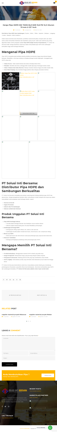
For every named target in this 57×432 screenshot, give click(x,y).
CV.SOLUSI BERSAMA (25, 428)
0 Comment (5, 316)
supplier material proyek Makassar (14, 314)
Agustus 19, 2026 (16, 316)
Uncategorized (27, 30)
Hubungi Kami (47, 375)
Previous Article (15, 295)
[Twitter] (5, 406)
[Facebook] (2, 406)
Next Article (41, 295)
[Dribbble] (8, 406)
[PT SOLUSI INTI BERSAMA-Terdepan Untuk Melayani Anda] (28, 3)
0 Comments (17, 30)
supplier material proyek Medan (40, 314)
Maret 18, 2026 (38, 30)
